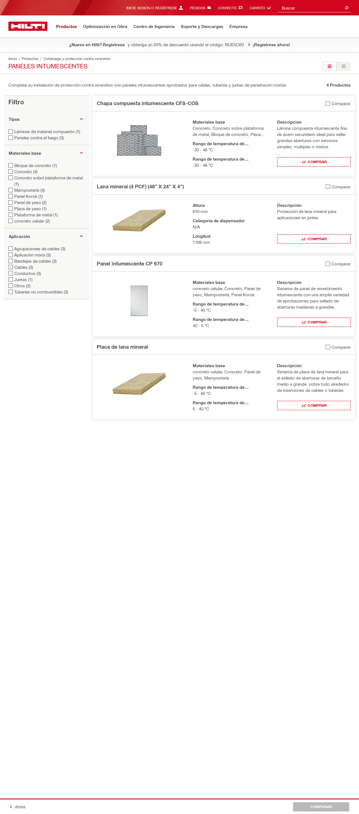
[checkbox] (338, 103)
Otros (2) (22, 285)
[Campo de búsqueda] (346, 7)
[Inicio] (27, 26)
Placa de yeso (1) (30, 208)
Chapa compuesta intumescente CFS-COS (148, 103)
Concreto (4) (26, 171)
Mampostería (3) (29, 190)
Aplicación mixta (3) (32, 254)
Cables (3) (23, 267)
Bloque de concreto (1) (35, 165)
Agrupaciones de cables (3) (39, 248)
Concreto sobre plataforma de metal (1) (48, 180)
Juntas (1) (23, 279)
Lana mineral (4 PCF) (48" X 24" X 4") (140, 186)
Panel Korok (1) (28, 196)
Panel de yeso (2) (30, 202)
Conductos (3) (27, 273)
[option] (330, 66)
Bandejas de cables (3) (35, 260)
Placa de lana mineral (122, 347)
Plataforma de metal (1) (36, 214)
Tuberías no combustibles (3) (41, 291)
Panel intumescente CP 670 (129, 263)
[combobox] (314, 7)
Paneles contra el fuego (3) (39, 137)
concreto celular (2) (32, 220)
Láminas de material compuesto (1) (47, 131)
